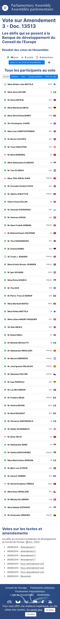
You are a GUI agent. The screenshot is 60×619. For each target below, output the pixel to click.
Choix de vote (50, 77)
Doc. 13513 (34, 542)
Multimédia (43, 594)
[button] (49, 62)
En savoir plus (34, 609)
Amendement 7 (28, 559)
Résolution (26, 576)
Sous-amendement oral (32, 563)
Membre (15, 77)
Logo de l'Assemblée (22, 594)
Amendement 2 (28, 551)
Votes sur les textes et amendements (26, 62)
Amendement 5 (28, 555)
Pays (23, 77)
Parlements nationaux (42, 587)
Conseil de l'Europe (16, 587)
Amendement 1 (28, 547)
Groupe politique (35, 77)
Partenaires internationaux (30, 591)
